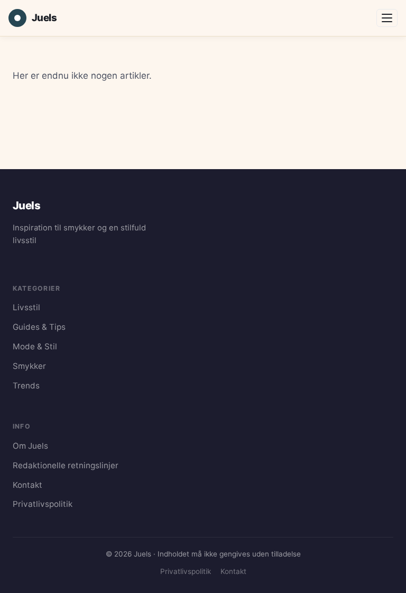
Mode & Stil (35, 346)
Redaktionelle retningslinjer (65, 465)
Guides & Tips (39, 327)
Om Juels (30, 446)
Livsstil (26, 307)
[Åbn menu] (387, 18)
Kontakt (27, 485)
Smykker (29, 366)
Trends (26, 386)
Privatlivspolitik (42, 504)
